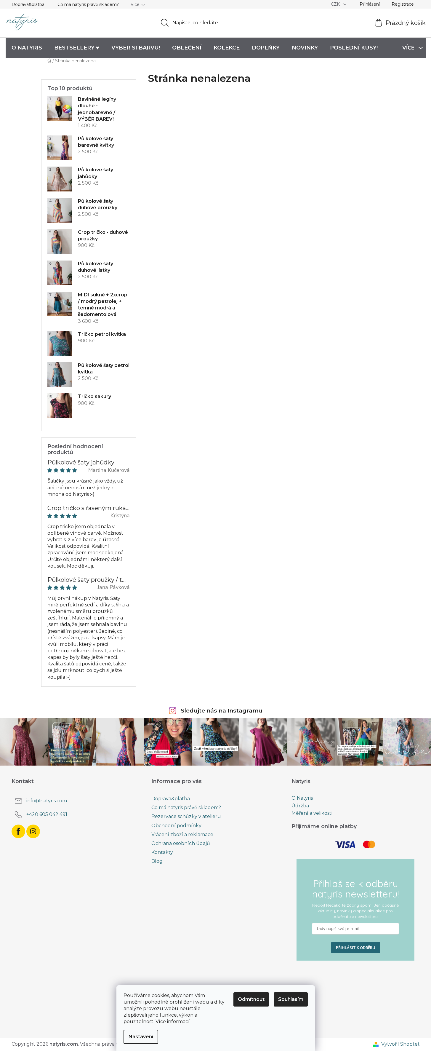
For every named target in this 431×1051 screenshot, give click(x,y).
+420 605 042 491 (46, 814)
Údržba (300, 806)
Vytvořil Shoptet (400, 1044)
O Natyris (302, 798)
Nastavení (141, 1036)
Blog (157, 861)
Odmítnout (251, 999)
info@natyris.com (46, 801)
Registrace (403, 4)
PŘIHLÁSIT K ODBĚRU (355, 947)
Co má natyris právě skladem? (88, 4)
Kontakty (162, 852)
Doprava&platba (28, 4)
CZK (336, 4)
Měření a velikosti (311, 813)
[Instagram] (33, 831)
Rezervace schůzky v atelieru (186, 816)
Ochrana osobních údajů (180, 843)
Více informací (173, 1021)
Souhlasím (290, 999)
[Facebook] (18, 831)
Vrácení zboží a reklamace (182, 834)
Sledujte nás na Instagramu (221, 710)
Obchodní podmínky (176, 825)
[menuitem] (27, 48)
